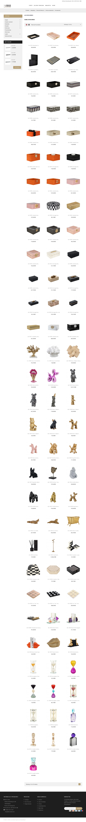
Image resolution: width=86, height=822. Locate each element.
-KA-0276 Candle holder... (73, 749)
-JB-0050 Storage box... (53, 215)
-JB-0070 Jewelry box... (73, 94)
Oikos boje (7, 32)
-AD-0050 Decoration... (33, 385)
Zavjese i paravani (39, 5)
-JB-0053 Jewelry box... (73, 191)
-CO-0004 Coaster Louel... (73, 555)
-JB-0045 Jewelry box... (33, 263)
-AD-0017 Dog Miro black (33, 482)
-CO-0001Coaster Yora (73, 579)
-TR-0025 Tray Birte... (53, 69)
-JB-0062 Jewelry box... (33, 142)
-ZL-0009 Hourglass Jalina (53, 700)
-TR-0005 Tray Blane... (33, 69)
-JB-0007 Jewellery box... (33, 336)
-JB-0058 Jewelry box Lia (33, 166)
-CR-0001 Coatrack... (53, 555)
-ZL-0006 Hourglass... (33, 725)
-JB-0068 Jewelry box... (53, 118)
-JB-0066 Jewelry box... (33, 94)
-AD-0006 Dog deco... (73, 506)
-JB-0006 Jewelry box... (53, 336)
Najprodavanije (28, 803)
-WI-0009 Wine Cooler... (73, 530)
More (53, 5)
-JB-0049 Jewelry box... (73, 215)
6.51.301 (13, 59)
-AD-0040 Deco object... (53, 409)
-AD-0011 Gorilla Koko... (33, 506)
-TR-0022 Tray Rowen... (53, 45)
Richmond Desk (8, 36)
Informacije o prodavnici (11, 796)
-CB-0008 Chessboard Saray (33, 627)
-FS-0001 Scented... (33, 555)
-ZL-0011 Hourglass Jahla (73, 676)
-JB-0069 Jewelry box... (33, 118)
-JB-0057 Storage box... (53, 166)
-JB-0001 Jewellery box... (73, 336)
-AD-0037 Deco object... (33, 433)
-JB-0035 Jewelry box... (33, 288)
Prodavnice (40, 810)
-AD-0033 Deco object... (53, 433)
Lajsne (6, 34)
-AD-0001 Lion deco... (53, 530)
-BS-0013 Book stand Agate (73, 627)
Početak (7, 16)
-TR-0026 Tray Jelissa (73, 45)
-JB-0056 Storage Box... (73, 166)
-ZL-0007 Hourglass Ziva (73, 700)
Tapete (30, 5)
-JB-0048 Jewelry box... (33, 239)
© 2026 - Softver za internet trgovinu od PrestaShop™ (15, 819)
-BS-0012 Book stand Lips (33, 652)
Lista (29, 24)
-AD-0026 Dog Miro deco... (73, 458)
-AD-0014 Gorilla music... (73, 482)
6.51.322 (13, 45)
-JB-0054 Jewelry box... (53, 191)
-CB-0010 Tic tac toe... (53, 603)
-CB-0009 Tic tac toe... (73, 603)
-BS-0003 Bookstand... (73, 652)
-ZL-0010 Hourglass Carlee (33, 700)
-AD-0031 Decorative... (33, 458)
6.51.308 (13, 52)
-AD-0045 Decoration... (73, 385)
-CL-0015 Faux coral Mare (53, 361)
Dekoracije (7, 28)
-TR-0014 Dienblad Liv (33, 45)
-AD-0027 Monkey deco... (53, 458)
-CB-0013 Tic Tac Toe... (33, 603)
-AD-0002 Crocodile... (33, 530)
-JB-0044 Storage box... (53, 263)
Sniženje (26, 799)
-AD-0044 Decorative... (33, 409)
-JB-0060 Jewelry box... (73, 142)
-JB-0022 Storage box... (73, 312)
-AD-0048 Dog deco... (53, 385)
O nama (40, 803)
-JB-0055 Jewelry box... (33, 191)
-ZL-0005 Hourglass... (53, 725)
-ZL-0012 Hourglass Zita (53, 676)
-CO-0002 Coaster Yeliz (53, 579)
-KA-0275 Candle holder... (53, 749)
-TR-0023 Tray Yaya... (73, 69)
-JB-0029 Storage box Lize (53, 312)
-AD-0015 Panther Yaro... (53, 482)
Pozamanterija (8, 30)
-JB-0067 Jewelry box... (73, 118)
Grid (26, 24)
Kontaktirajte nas (42, 805)
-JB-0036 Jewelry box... (73, 263)
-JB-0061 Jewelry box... (53, 142)
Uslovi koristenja (42, 801)
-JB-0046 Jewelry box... (73, 239)
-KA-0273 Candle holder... (33, 773)
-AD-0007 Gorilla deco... (53, 506)
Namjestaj (48, 5)
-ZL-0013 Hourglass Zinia (33, 676)
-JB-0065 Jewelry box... (53, 94)
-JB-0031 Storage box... (73, 288)
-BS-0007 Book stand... (53, 652)
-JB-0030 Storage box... (33, 312)
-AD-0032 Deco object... (73, 433)
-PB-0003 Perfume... (73, 725)
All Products (17, 67)
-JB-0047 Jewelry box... (53, 239)
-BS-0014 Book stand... (53, 627)
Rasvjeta (7, 25)
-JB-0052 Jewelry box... (33, 215)
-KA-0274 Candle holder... (33, 749)
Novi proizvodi (28, 801)
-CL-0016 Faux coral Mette (33, 361)
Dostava (40, 799)
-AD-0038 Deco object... (73, 409)
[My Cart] (81, 5)
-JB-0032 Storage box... (53, 288)
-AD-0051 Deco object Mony (73, 361)
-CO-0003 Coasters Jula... (33, 579)
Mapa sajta (40, 808)
